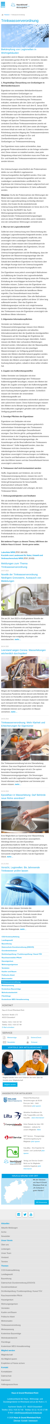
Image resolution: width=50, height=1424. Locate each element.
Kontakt (4, 1367)
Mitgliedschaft (7, 1355)
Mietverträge (12, 1037)
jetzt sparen (36, 1106)
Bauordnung (7, 944)
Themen (6, 14)
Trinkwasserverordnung (18, 14)
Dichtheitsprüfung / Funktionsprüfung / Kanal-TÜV (22, 954)
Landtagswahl (7, 940)
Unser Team (6, 1253)
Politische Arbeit (8, 975)
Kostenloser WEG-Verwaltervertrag (15, 999)
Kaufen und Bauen (9, 971)
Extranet (34, 1042)
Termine (4, 1262)
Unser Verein (7, 1240)
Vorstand (4, 1257)
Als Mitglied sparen (9, 1359)
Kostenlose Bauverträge (11, 989)
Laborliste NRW (8, 552)
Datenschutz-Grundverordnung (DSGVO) (18, 947)
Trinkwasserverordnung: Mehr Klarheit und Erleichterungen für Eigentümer (23, 724)
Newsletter (11, 1042)
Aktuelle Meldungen (9, 1228)
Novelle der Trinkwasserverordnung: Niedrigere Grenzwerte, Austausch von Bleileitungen (21, 577)
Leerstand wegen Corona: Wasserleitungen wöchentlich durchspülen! (23, 652)
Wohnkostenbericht (9, 992)
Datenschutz (6, 1376)
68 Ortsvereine (41, 1202)
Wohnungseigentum (10, 964)
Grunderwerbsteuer (9, 951)
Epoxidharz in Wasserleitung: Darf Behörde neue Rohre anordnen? (23, 796)
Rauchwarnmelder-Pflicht (12, 958)
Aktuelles (5, 1223)
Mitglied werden (10, 1084)
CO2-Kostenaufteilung (10, 937)
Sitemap (16, 1421)
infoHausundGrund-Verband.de (28, 1413)
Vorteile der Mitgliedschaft (25, 1047)
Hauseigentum (7, 961)
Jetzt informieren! (37, 1118)
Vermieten (5, 968)
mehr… (18, 639)
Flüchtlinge (6, 996)
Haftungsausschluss (9, 1384)
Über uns (5, 1245)
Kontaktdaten (6, 1372)
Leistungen (5, 1249)
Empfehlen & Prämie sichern (13, 1363)
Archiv (3, 1232)
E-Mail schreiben (8, 1027)
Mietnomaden (7, 978)
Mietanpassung (8, 985)
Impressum (5, 1380)
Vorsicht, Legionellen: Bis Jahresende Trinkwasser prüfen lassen (20, 869)
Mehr (39, 1130)
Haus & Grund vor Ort (25, 1176)
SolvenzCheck (36, 1037)
